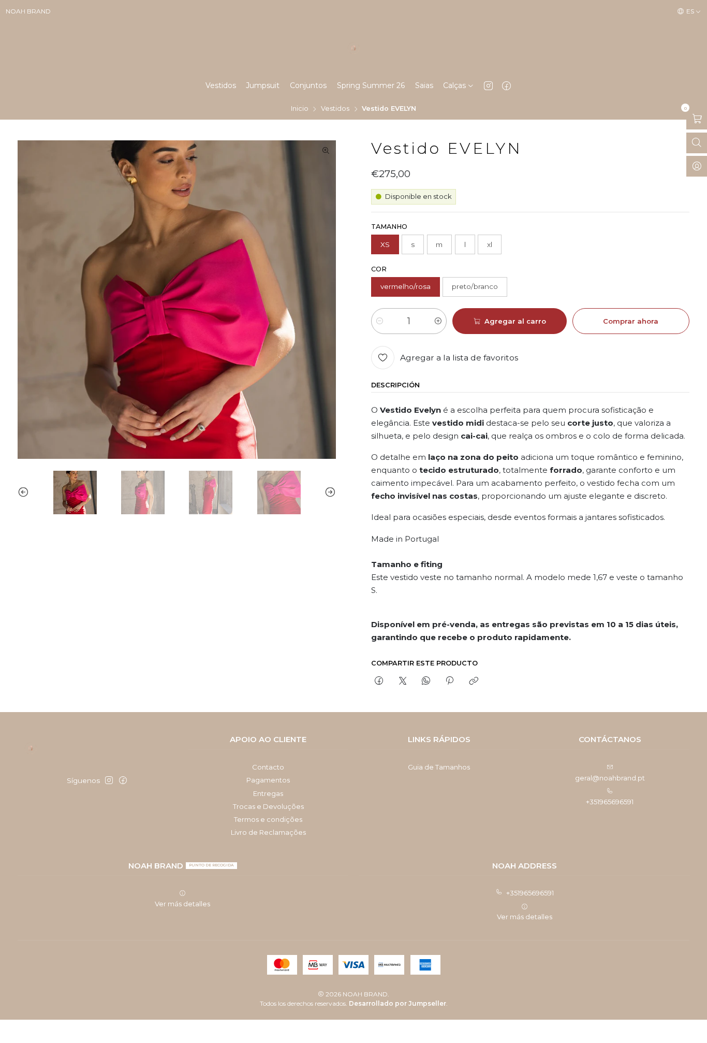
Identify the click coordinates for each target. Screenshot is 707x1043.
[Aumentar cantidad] (438, 321)
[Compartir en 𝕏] (402, 681)
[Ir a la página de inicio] (353, 48)
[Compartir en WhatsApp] (426, 681)
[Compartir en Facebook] (379, 681)
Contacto (268, 767)
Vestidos (335, 109)
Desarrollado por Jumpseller (397, 1003)
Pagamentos (268, 780)
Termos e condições (268, 819)
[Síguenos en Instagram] (488, 85)
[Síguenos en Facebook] (506, 85)
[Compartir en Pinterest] (449, 681)
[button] (458, 85)
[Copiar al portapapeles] (473, 681)
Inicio (299, 109)
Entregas (268, 793)
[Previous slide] (25, 492)
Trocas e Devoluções (268, 806)
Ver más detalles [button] (182, 904)
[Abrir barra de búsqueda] (696, 143)
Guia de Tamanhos (439, 767)
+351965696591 (610, 802)
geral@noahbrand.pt (610, 778)
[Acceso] (696, 166)
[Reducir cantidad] (380, 321)
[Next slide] (328, 492)
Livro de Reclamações (268, 832)
